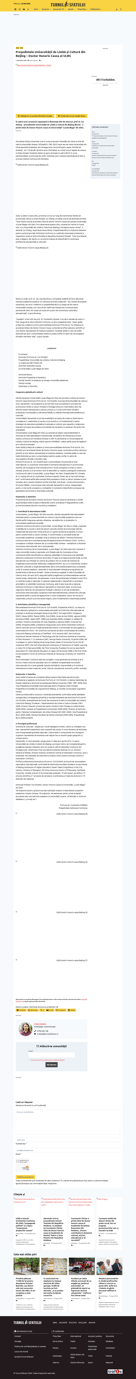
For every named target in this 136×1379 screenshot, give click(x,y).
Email (30, 1051)
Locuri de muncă (21, 1351)
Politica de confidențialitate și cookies (30, 1346)
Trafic (90, 1356)
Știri (21, 48)
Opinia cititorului (77, 1362)
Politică (73, 1322)
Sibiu (17, 48)
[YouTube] (24, 9)
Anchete (63, 1322)
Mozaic (55, 1348)
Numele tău (21, 1143)
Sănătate (109, 1341)
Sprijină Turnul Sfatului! (24, 1356)
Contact (17, 1336)
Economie (110, 1336)
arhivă (92, 1322)
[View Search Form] (120, 9)
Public (72, 1341)
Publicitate (57, 1356)
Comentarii (110, 1348)
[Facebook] (15, 9)
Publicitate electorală (92, 1347)
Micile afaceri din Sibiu (77, 1355)
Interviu (56, 1362)
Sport (90, 1362)
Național (109, 1362)
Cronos (73, 1348)
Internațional (75, 1336)
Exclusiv (83, 1322)
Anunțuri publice (95, 1336)
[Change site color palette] (116, 9)
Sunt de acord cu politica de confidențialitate (48, 1060)
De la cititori (58, 1341)
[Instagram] (19, 9)
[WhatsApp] (28, 9)
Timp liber (57, 1336)
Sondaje (17, 1341)
